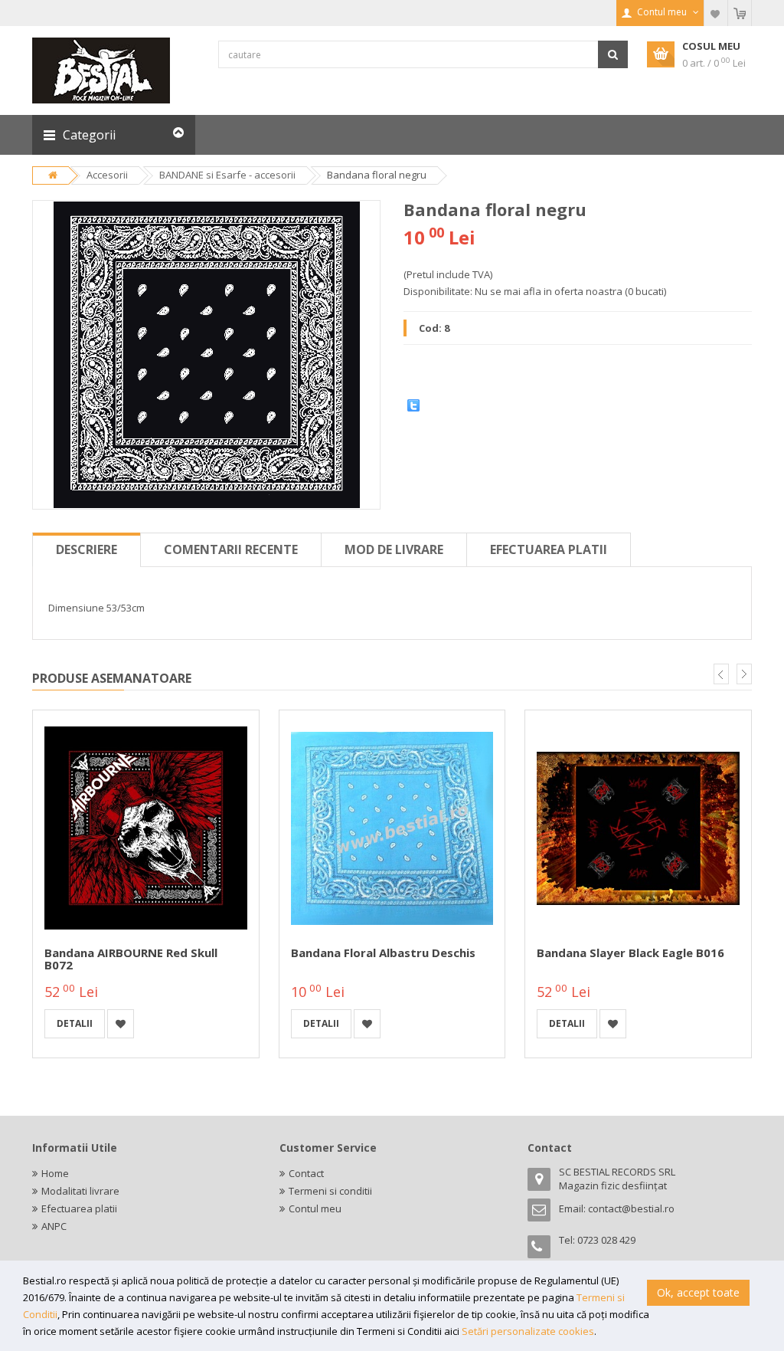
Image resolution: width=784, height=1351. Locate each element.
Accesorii (107, 175)
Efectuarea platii (548, 549)
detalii (75, 1023)
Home (55, 1173)
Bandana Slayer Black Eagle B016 (630, 952)
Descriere (86, 549)
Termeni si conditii (330, 1191)
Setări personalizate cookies (528, 1331)
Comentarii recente (231, 549)
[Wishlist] (716, 13)
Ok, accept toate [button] (698, 1292)
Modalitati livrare (80, 1191)
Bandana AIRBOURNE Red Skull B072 (130, 959)
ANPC (54, 1226)
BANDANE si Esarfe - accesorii (227, 175)
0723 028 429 (606, 1240)
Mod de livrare (394, 549)
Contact (306, 1173)
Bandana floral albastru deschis (383, 952)
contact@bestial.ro (631, 1208)
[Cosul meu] (739, 13)
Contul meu (315, 1208)
